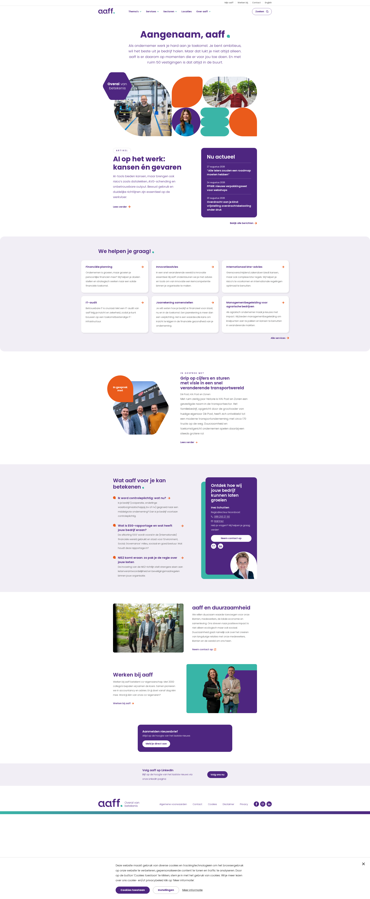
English (268, 2)
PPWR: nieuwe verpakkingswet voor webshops (227, 188)
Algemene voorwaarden (173, 804)
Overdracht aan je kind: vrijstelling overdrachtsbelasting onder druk (229, 205)
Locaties (187, 11)
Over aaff (202, 11)
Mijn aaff (229, 2)
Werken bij (243, 2)
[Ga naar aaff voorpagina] (106, 11)
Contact (256, 2)
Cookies (212, 804)
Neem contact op (231, 538)
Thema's (133, 11)
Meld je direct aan (156, 743)
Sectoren (168, 11)
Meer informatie (192, 890)
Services (151, 11)
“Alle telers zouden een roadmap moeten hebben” (229, 172)
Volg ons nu (217, 774)
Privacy (244, 804)
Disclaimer (228, 804)
